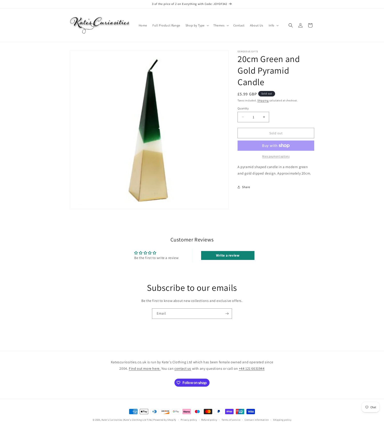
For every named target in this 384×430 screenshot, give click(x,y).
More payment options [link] (276, 156)
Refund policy (209, 419)
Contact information (257, 419)
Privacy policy (189, 419)
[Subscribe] (227, 313)
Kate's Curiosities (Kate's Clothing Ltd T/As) (127, 419)
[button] (197, 25)
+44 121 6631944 (252, 368)
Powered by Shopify (164, 419)
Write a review (227, 255)
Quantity (243, 108)
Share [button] (246, 187)
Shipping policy (282, 419)
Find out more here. (144, 368)
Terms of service (231, 419)
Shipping (263, 100)
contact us (182, 368)
